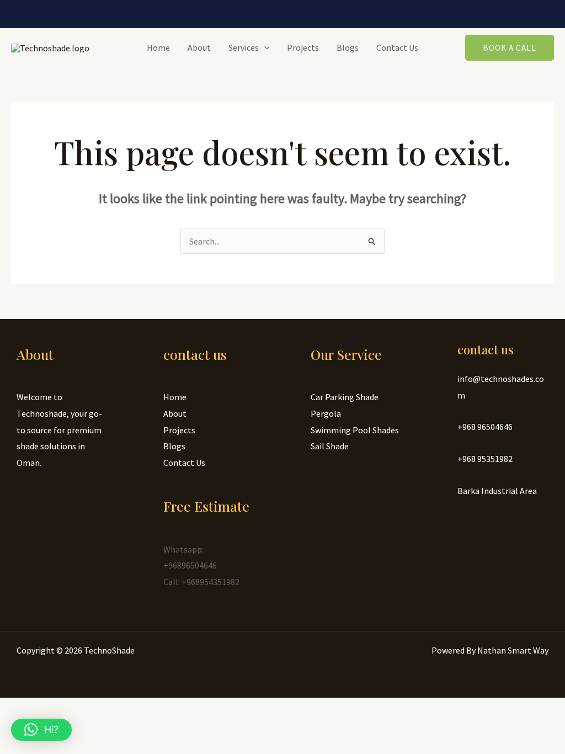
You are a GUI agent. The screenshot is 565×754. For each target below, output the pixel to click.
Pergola (326, 413)
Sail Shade (330, 446)
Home (158, 47)
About (199, 47)
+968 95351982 (485, 458)
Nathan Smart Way (512, 650)
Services (243, 47)
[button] (41, 730)
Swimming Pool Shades (355, 430)
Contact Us (397, 47)
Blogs (348, 47)
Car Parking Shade (345, 396)
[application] (264, 47)
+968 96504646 (485, 426)
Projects (303, 47)
